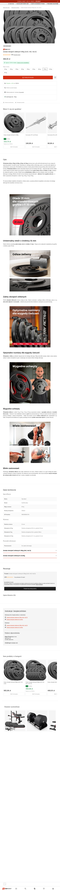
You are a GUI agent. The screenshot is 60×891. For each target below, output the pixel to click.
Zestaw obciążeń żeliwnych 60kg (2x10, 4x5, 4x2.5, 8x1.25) (35, 683)
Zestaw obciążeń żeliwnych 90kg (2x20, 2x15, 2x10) (13, 683)
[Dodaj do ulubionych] (55, 77)
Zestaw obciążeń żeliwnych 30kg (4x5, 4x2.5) (17, 550)
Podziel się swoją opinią (30, 588)
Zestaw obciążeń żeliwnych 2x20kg (11, 134)
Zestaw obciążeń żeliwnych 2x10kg (14, 555)
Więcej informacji (39, 584)
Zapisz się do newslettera (23, 62)
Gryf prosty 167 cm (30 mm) (32, 134)
